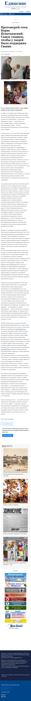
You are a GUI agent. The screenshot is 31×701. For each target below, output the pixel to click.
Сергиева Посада (21, 329)
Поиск (22, 11)
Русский (13, 8)
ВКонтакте (3, 696)
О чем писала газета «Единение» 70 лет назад (15, 533)
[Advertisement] (15, 639)
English (18, 8)
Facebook (3, 695)
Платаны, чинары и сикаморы (10, 504)
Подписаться (6, 688)
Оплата (12, 14)
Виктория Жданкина (15, 22)
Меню (28, 11)
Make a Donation (8, 435)
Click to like (7, 54)
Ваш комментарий (7, 423)
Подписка (4, 14)
